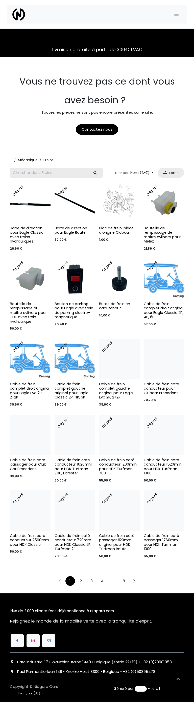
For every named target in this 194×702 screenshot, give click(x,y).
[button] (134, 173)
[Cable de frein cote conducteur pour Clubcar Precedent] (164, 359)
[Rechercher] (95, 173)
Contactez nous (97, 129)
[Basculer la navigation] (176, 14)
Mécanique (28, 160)
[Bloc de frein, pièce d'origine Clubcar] (119, 203)
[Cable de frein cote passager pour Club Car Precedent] (30, 435)
